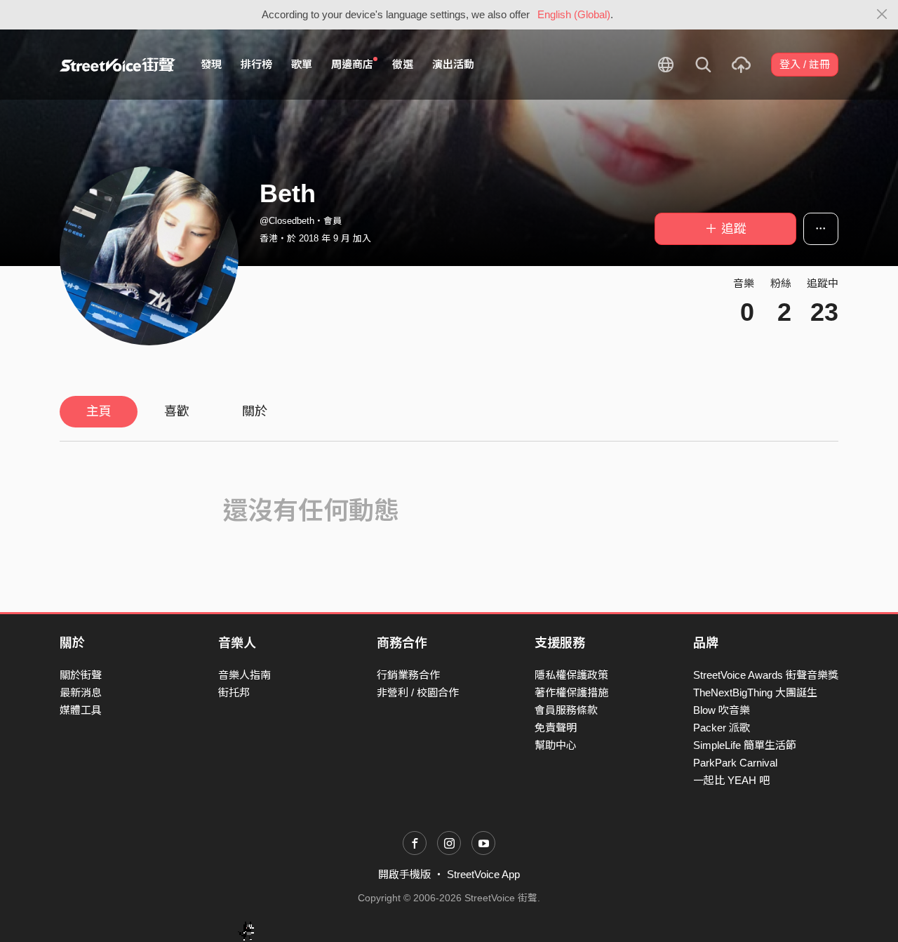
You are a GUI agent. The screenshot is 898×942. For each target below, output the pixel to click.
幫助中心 (556, 745)
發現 (211, 64)
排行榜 (256, 64)
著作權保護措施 (571, 692)
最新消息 (81, 692)
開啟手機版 (404, 874)
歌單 (301, 64)
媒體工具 (81, 710)
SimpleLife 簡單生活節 (744, 745)
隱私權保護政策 (571, 675)
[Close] (882, 14)
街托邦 (234, 692)
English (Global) (573, 14)
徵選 (402, 64)
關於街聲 (81, 675)
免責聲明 (556, 728)
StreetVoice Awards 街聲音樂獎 (765, 675)
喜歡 (176, 411)
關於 (254, 411)
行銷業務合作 (408, 675)
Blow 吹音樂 (721, 710)
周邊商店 (352, 64)
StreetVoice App (483, 874)
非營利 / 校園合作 (418, 692)
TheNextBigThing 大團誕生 (755, 692)
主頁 (99, 411)
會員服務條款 (566, 710)
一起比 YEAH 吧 (731, 780)
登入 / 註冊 (804, 64)
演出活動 (453, 64)
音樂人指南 (244, 675)
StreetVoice (117, 65)
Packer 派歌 (721, 728)
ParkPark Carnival (735, 763)
